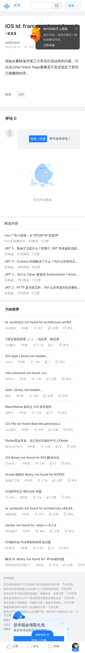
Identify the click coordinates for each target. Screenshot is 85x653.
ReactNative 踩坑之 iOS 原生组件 (28, 407)
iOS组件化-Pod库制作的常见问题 (28, 542)
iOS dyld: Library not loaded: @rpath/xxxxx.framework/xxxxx (28, 356)
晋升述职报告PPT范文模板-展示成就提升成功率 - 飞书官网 (38, 584)
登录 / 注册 (38, 139)
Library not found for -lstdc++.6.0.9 (30, 525)
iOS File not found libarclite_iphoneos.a (32, 423)
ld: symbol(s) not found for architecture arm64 (38, 322)
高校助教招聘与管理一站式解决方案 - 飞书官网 (30, 607)
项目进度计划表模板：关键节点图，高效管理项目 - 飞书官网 (38, 602)
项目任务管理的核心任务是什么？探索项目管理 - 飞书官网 (37, 589)
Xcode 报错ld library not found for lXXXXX (35, 474)
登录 (71, 5)
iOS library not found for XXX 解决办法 (32, 457)
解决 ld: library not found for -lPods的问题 (34, 559)
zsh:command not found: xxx (26, 373)
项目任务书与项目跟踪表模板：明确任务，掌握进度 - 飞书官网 (40, 593)
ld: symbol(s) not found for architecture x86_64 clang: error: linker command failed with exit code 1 (41, 508)
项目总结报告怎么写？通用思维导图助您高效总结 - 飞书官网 (38, 598)
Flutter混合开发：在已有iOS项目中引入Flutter (36, 440)
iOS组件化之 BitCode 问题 (23, 491)
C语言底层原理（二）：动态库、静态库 (32, 339)
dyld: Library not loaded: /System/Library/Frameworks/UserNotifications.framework (42, 390)
